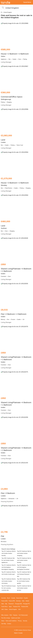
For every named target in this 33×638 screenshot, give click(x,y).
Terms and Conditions (11, 620)
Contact (9, 623)
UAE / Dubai (4, 609)
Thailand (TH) (16, 606)
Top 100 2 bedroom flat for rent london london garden (23, 581)
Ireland (27, 601)
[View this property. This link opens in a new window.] (16, 35)
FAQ (11, 615)
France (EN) (4, 601)
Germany (18, 601)
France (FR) (12, 601)
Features (15, 615)
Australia (3, 598)
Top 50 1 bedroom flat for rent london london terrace (24, 588)
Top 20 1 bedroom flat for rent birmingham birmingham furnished (24, 567)
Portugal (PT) (26, 603)
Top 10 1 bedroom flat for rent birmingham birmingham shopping (9, 567)
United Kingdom (13, 609)
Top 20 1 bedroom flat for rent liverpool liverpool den (24, 574)
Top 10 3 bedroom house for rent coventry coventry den (9, 588)
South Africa (4, 606)
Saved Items (27, 2)
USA (19, 609)
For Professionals (23, 615)
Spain (10, 606)
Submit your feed (15, 618)
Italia (2, 603)
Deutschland (19, 598)
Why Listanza (4, 615)
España (26, 598)
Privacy (20, 620)
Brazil (8, 598)
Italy (6, 603)
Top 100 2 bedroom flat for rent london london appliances (8, 560)
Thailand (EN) (24, 606)
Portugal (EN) (18, 603)
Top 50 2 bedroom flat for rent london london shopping (24, 553)
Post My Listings (5, 618)
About (2, 620)
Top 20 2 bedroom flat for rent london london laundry (24, 560)
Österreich (11, 603)
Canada (13, 598)
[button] (16, 8)
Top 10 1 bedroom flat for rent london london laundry (9, 553)
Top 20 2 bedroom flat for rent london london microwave (9, 581)
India (23, 601)
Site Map (3, 623)
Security (25, 620)
